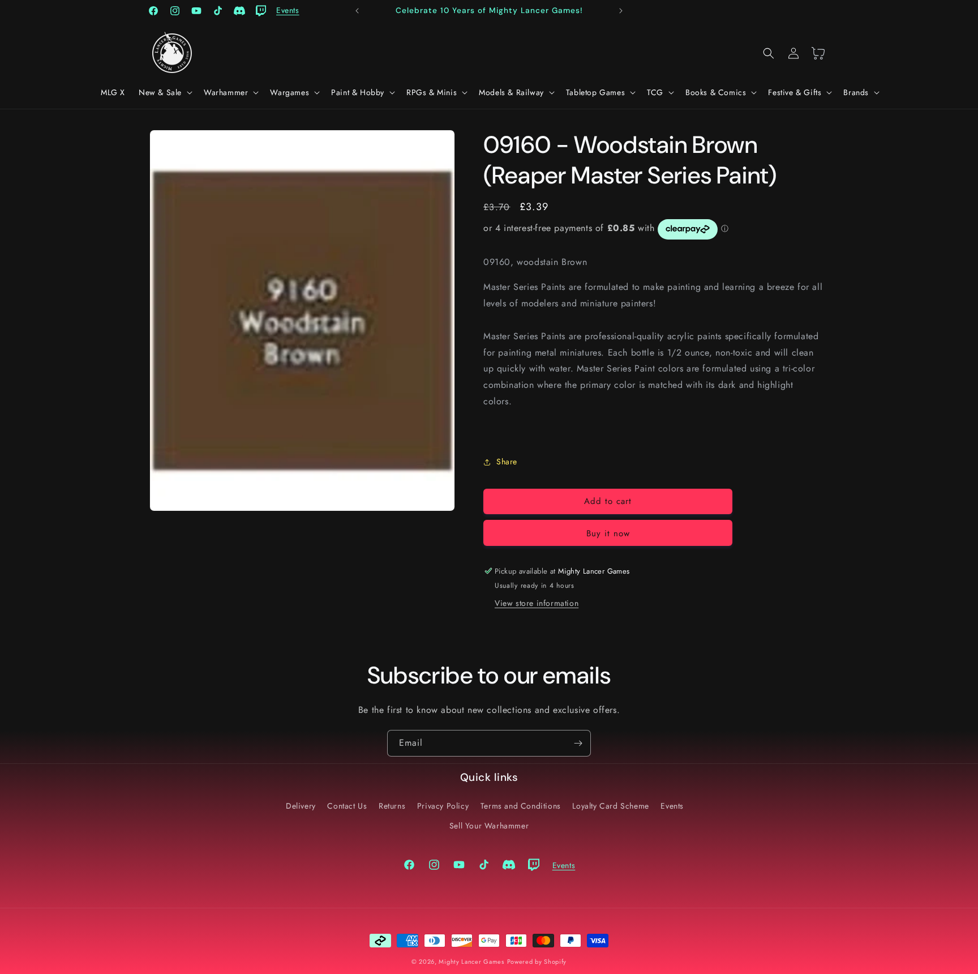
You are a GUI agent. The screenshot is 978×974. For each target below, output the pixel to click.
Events (672, 805)
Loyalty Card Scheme (610, 805)
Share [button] (506, 461)
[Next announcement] (620, 11)
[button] (164, 92)
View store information (536, 603)
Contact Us (347, 805)
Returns (392, 805)
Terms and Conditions (521, 805)
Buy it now (608, 533)
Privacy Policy (443, 805)
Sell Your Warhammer (489, 825)
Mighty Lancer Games (471, 961)
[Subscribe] (577, 743)
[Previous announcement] (357, 11)
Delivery (301, 805)
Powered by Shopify (537, 961)
